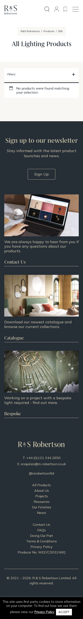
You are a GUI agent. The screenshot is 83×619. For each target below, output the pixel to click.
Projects (41, 496)
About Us (41, 490)
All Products (41, 485)
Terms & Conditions (41, 541)
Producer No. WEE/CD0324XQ (42, 552)
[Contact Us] (41, 230)
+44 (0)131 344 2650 (43, 458)
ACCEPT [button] (64, 612)
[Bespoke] (41, 384)
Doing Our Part (41, 535)
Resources (42, 501)
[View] (41, 308)
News (41, 513)
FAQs (41, 530)
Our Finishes (41, 507)
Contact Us (41, 524)
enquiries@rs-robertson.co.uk (43, 464)
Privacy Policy (41, 547)
